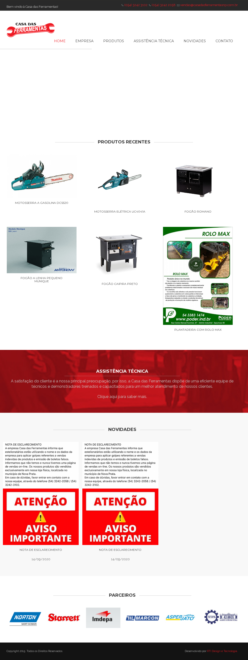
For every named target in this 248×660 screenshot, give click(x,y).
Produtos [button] (113, 41)
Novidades (195, 41)
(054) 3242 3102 (135, 5)
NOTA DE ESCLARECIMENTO (41, 550)
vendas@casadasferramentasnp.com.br (209, 5)
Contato (224, 41)
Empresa (84, 41)
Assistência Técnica (154, 41)
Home (60, 41)
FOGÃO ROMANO (198, 211)
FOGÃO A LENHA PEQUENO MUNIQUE (41, 279)
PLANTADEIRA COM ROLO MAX (198, 329)
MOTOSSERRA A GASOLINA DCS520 (41, 203)
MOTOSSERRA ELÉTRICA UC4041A (119, 211)
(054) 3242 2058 (164, 5)
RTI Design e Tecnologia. (222, 651)
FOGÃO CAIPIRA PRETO (120, 284)
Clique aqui (107, 396)
